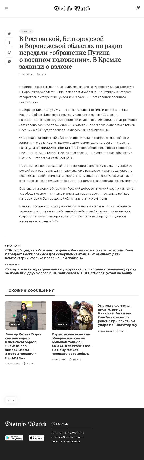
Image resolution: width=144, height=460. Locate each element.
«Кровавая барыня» (57, 114)
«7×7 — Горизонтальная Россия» (77, 110)
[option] (26, 334)
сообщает (58, 158)
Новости (26, 31)
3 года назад (26, 74)
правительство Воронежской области (101, 137)
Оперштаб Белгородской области (44, 137)
